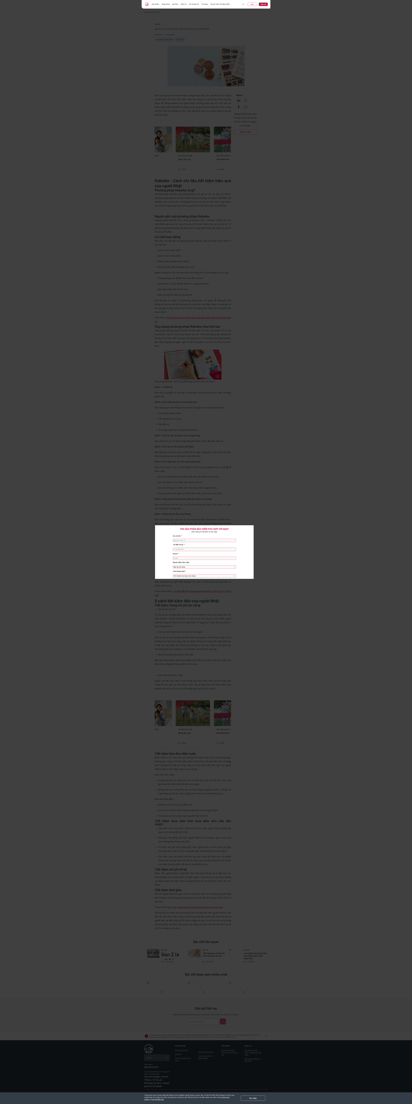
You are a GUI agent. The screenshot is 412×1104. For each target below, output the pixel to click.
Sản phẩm (155, 4)
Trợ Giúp (204, 4)
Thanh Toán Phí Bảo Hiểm (220, 4)
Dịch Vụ (184, 4)
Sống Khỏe (166, 4)
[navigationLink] (147, 4)
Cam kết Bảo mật (157, 1099)
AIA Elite (175, 4)
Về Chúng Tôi (194, 4)
